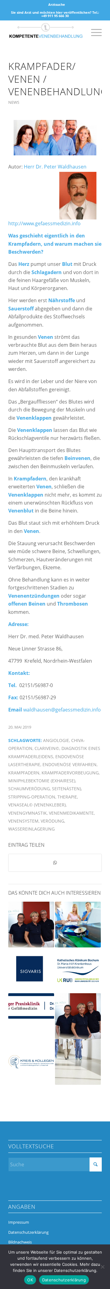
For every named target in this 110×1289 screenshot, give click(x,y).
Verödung (52, 821)
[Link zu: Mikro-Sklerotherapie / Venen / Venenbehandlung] (31, 924)
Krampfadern (23, 773)
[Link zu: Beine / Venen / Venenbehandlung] (31, 970)
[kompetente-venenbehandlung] (45, 32)
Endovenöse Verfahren (69, 764)
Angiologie (56, 740)
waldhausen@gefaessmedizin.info (62, 709)
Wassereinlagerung (31, 829)
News (13, 102)
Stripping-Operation (31, 797)
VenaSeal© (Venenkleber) (37, 805)
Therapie (67, 797)
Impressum (18, 1222)
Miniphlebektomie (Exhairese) (41, 781)
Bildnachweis (20, 1242)
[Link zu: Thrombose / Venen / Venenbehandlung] (78, 970)
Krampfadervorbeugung (70, 773)
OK (30, 1279)
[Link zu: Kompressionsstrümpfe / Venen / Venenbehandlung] (31, 1006)
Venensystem (23, 821)
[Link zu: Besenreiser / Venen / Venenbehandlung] (78, 1016)
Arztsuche (56, 4)
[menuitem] (56, 4)
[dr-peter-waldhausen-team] (55, 137)
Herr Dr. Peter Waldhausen (55, 166)
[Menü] (93, 32)
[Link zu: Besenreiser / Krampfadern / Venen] (31, 1062)
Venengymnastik (27, 813)
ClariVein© (47, 748)
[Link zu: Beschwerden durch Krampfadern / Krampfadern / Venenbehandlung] (78, 1062)
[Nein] (102, 1267)
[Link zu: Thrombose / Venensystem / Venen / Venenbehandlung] (78, 924)
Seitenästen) (66, 788)
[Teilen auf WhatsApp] (55, 862)
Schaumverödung (29, 788)
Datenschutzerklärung (28, 1232)
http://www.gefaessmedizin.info (44, 223)
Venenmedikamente (71, 813)
